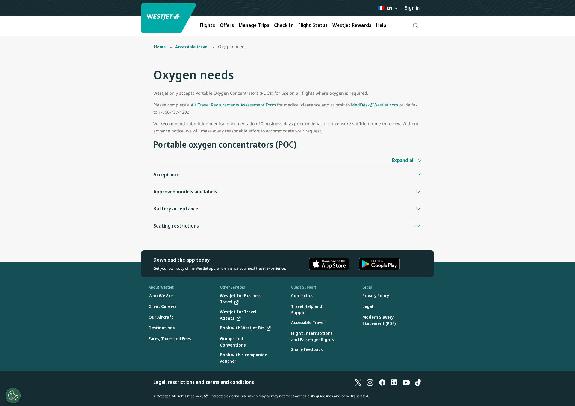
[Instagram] (370, 382)
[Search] (415, 25)
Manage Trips (254, 25)
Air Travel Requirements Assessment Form (233, 105)
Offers (227, 25)
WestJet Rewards (351, 25)
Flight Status (313, 25)
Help (381, 25)
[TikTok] (418, 382)
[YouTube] (406, 382)
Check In (283, 25)
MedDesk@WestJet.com (374, 105)
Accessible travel (191, 47)
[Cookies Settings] (13, 395)
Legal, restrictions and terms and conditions (203, 382)
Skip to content (5, 11)
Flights (207, 25)
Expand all (403, 160)
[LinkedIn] (394, 382)
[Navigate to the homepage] (169, 18)
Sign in (412, 7)
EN (389, 8)
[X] (358, 382)
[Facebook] (382, 382)
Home (160, 47)
